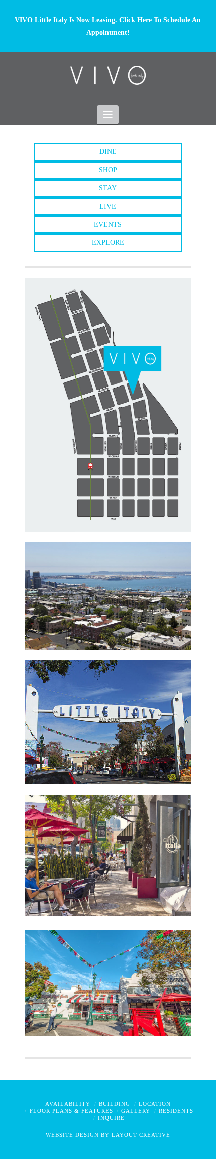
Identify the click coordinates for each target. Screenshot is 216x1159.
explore (108, 242)
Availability (67, 1104)
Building (114, 1104)
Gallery (135, 1111)
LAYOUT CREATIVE (141, 1135)
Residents (176, 1111)
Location (155, 1104)
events (108, 224)
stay (108, 188)
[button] (108, 114)
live (107, 206)
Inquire (111, 1118)
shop (108, 170)
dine (108, 151)
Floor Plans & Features (71, 1111)
